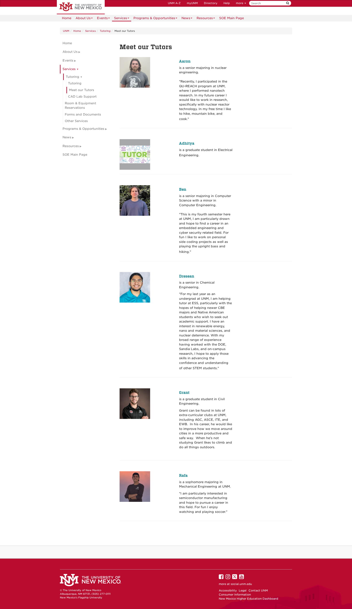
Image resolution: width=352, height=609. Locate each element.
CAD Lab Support (82, 96)
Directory (210, 3)
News (186, 18)
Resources (205, 18)
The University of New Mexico (81, 7)
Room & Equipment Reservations (80, 105)
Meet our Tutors (81, 90)
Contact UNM (258, 590)
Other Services (76, 121)
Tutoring (105, 30)
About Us (83, 18)
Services (120, 18)
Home (66, 18)
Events (102, 18)
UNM (66, 30)
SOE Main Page (231, 18)
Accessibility (228, 590)
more (240, 3)
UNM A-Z (174, 3)
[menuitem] (66, 18)
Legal (242, 590)
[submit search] (287, 3)
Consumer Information (235, 594)
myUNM (192, 3)
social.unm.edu (241, 584)
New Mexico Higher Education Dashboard (248, 598)
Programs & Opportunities (154, 18)
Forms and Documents (83, 114)
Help (226, 3)
